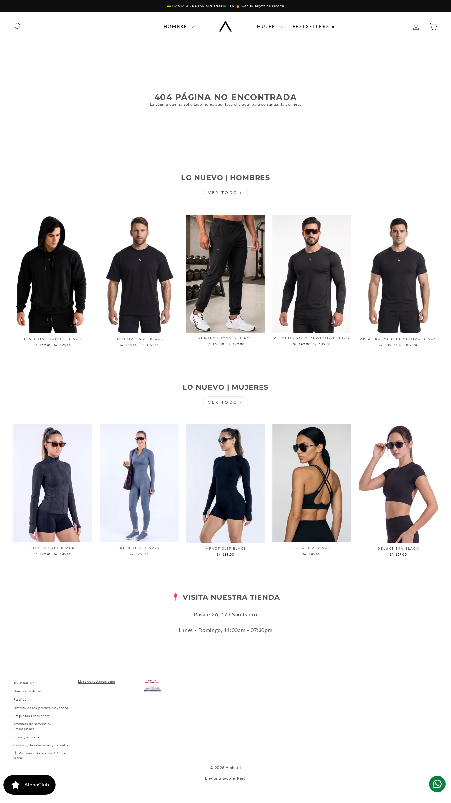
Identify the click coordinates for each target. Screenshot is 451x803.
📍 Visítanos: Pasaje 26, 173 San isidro (40, 755)
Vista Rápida (53, 327)
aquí (246, 104)
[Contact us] (437, 784)
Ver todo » (225, 192)
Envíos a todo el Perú (225, 778)
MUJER (267, 26)
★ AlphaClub (24, 683)
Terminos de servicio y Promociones (31, 726)
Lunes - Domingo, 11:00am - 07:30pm (225, 630)
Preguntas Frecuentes (31, 716)
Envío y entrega (26, 737)
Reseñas (19, 699)
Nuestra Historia (27, 691)
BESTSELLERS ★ (314, 26)
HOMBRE (176, 26)
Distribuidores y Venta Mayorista (40, 708)
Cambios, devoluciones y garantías (41, 745)
